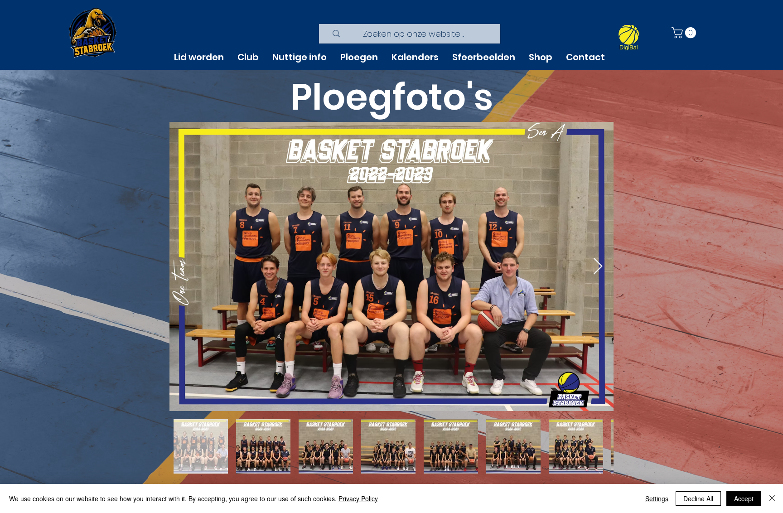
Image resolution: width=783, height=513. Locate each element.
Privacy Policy (358, 498)
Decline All (698, 498)
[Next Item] (598, 267)
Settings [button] (656, 498)
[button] (685, 32)
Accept (744, 498)
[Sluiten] (772, 498)
